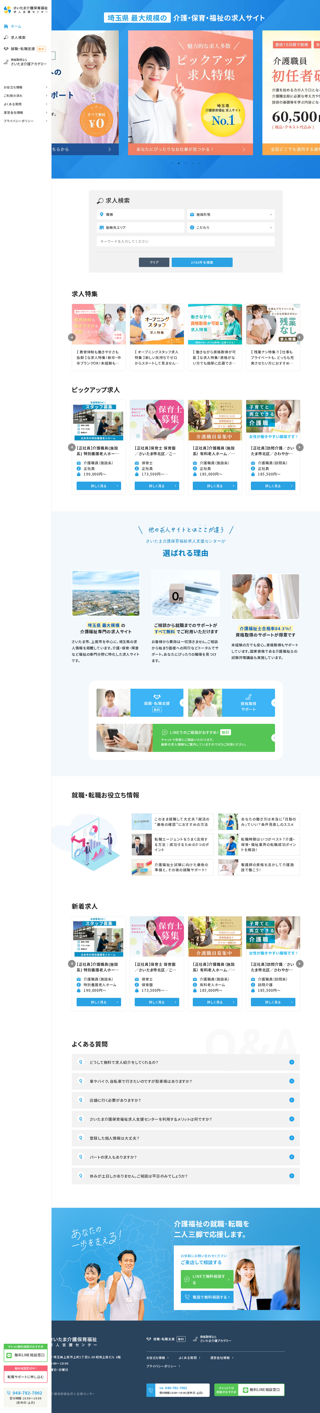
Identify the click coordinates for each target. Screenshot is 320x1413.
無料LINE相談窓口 (29, 1354)
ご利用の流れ (13, 95)
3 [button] (185, 163)
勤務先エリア (116, 227)
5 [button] (199, 163)
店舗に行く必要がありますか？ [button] (115, 1100)
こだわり (203, 227)
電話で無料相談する (210, 1297)
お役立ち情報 (13, 87)
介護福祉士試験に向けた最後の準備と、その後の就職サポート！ (181, 867)
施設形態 (204, 214)
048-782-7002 (27, 1393)
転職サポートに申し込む (25, 1376)
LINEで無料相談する (209, 1279)
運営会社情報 (13, 112)
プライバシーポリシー (19, 121)
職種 (109, 214)
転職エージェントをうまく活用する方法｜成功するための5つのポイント (182, 844)
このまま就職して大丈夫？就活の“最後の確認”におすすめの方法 (182, 821)
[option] (186, 92)
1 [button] (171, 163)
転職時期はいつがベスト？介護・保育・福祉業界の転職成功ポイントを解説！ (268, 844)
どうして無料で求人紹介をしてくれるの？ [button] (124, 1062)
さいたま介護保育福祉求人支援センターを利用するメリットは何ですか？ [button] (151, 1119)
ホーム (16, 26)
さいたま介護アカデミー (29, 62)
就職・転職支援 (28, 48)
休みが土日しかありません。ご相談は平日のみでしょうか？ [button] (139, 1176)
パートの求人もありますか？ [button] (113, 1157)
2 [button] (178, 163)
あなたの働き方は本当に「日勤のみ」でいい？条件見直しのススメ (268, 821)
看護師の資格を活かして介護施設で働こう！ (267, 867)
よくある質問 (13, 104)
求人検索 (18, 37)
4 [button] (192, 163)
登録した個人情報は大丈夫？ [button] (114, 1138)
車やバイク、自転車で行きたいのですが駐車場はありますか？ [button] (141, 1081)
